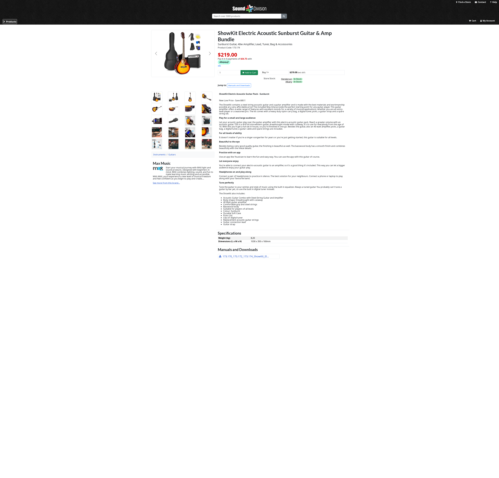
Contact (481, 2)
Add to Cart (250, 72)
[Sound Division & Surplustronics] (249, 8)
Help (494, 2)
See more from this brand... (166, 183)
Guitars (172, 154)
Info (219, 66)
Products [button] (10, 21)
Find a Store (464, 2)
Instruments (159, 154)
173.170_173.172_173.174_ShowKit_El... (245, 256)
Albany (288, 81)
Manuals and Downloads (239, 85)
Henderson (286, 79)
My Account (488, 20)
